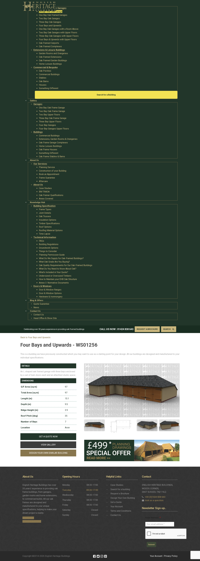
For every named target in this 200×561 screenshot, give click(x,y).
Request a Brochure (147, 329)
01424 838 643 (125, 329)
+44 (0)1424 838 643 (155, 497)
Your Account (116, 506)
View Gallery (48, 444)
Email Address (152, 518)
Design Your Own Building (122, 498)
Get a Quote (116, 502)
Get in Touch (28, 518)
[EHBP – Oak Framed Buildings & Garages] (39, 5)
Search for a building (120, 489)
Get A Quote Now (48, 436)
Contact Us (115, 515)
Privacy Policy (171, 556)
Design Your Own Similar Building (48, 453)
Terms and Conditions (120, 511)
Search (167, 329)
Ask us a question (154, 500)
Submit (151, 544)
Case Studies (116, 485)
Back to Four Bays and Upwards (35, 337)
